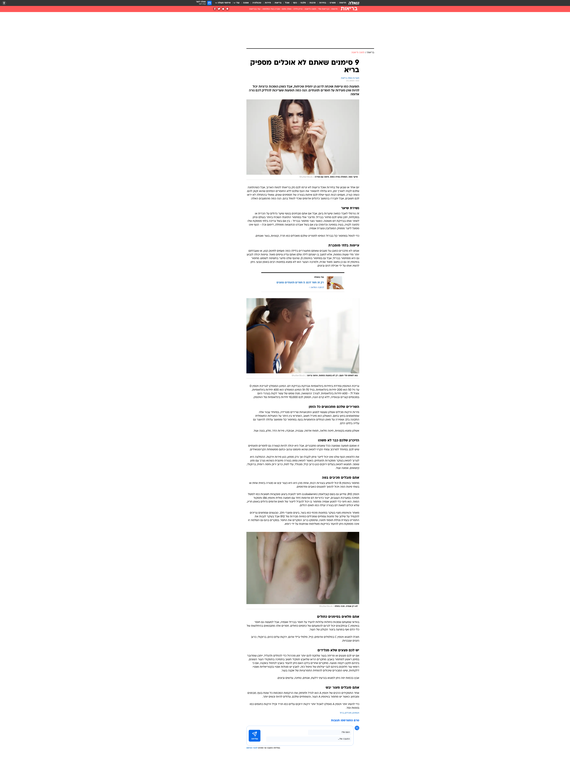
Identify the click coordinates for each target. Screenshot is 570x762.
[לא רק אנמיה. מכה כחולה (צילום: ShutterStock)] (302, 570)
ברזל (342, 713)
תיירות (268, 3)
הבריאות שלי (323, 9)
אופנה (246, 3)
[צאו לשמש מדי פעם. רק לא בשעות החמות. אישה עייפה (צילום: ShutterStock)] (302, 338)
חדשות (342, 3)
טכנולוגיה (256, 3)
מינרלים (348, 713)
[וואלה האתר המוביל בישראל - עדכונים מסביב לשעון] (354, 2)
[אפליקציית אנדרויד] (227, 9)
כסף (295, 3)
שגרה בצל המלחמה (271, 9)
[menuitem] (341, 3)
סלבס (303, 3)
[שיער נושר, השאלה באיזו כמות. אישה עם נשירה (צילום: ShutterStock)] (302, 139)
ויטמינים (355, 713)
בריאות (278, 3)
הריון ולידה (298, 9)
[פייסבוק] (215, 9)
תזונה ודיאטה (310, 9)
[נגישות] (4, 3)
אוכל (287, 3)
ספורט (333, 3)
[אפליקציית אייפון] (223, 9)
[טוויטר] (219, 9)
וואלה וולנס (286, 9)
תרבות (312, 3)
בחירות (322, 3)
